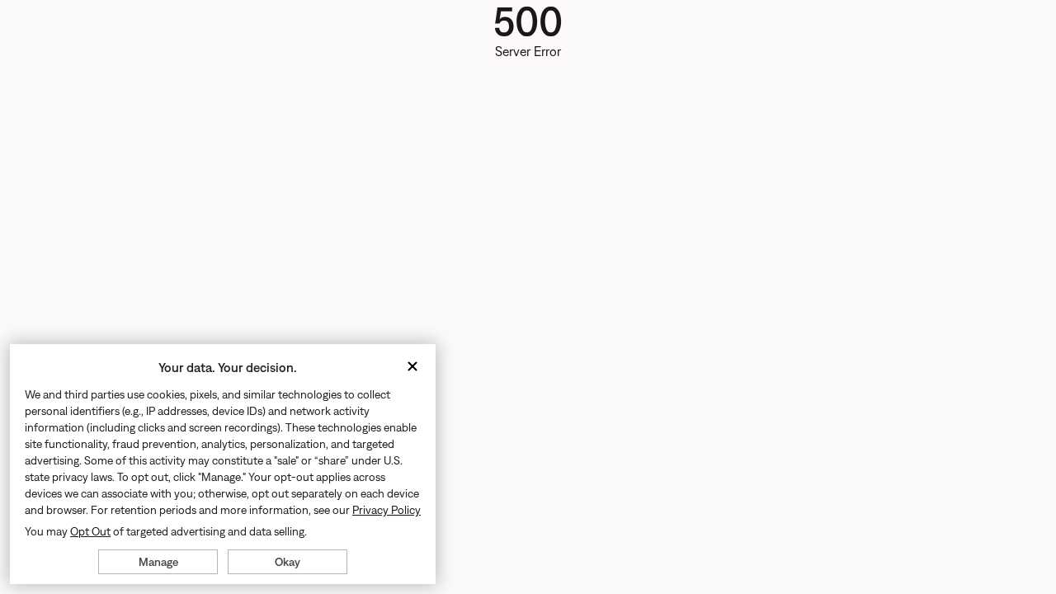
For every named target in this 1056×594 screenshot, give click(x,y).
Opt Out (90, 531)
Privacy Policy (386, 509)
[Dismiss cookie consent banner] (412, 367)
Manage (158, 561)
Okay (287, 561)
